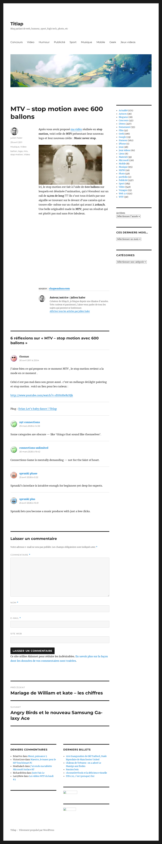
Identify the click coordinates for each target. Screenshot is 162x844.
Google (122, 137)
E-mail (15, 618)
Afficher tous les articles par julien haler (70, 311)
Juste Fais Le (38, 773)
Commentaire (20, 554)
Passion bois (72, 769)
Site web (16, 633)
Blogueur (123, 117)
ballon (13, 151)
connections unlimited (33, 447)
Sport (73, 42)
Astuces (123, 114)
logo (20, 151)
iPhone (122, 143)
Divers (122, 123)
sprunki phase (28, 473)
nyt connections (29, 422)
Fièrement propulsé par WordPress (36, 830)
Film (121, 130)
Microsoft (124, 160)
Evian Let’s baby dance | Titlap (37, 408)
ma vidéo (76, 129)
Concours (16, 42)
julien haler (16, 138)
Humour (44, 42)
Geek (112, 42)
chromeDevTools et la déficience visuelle (86, 773)
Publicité (59, 42)
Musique (86, 42)
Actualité (123, 110)
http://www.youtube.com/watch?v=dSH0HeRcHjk (41, 395)
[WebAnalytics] (86, 809)
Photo (122, 173)
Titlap (16, 23)
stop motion (16, 154)
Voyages (123, 190)
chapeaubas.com (59, 288)
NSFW (122, 170)
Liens (121, 153)
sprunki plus (27, 499)
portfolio (123, 177)
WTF (121, 197)
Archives (120, 213)
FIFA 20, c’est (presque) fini (80, 776)
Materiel (123, 157)
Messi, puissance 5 (37, 756)
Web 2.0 (123, 193)
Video (30, 42)
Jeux (121, 147)
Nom (14, 602)
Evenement (124, 127)
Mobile (101, 42)
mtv (26, 151)
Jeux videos (128, 42)
